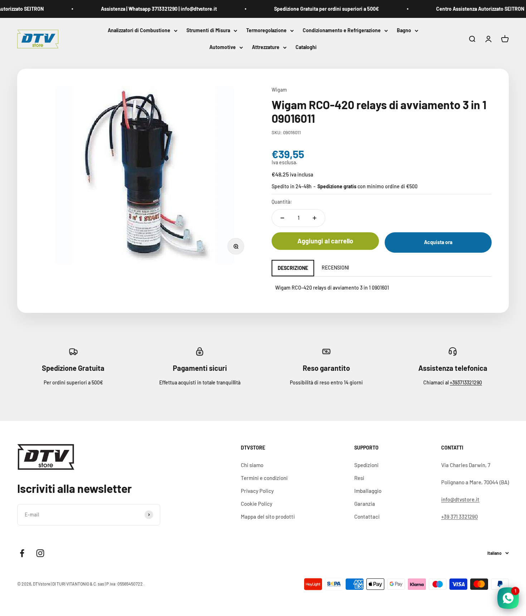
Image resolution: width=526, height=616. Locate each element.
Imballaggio (367, 491)
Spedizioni (366, 465)
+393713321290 (466, 382)
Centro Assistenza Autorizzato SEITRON (474, 9)
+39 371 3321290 (459, 516)
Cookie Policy (256, 503)
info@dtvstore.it (460, 499)
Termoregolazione (266, 30)
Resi (359, 478)
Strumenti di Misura (208, 30)
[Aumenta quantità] (314, 218)
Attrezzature (265, 47)
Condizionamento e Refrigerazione (342, 30)
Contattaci (367, 516)
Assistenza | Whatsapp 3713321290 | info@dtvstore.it (153, 9)
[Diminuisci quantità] (282, 218)
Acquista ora (438, 242)
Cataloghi (306, 47)
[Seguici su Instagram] (40, 553)
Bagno (404, 30)
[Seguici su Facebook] (22, 553)
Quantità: (282, 202)
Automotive (222, 47)
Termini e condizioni (264, 478)
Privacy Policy (257, 491)
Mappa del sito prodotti (268, 516)
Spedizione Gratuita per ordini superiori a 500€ (320, 9)
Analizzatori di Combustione (139, 30)
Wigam (279, 90)
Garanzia (364, 503)
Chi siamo (252, 465)
